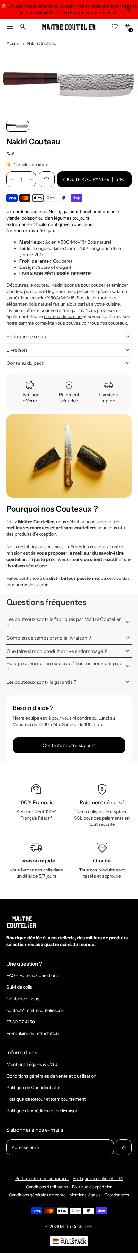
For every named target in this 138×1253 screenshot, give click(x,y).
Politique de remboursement (42, 1178)
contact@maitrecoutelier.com (36, 1010)
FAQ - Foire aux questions (32, 975)
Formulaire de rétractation (32, 1033)
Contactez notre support (69, 745)
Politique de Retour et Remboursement (46, 1099)
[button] (17, 126)
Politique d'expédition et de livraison (42, 1111)
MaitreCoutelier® (76, 1226)
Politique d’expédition (92, 1186)
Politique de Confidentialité (33, 1087)
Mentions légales (84, 1194)
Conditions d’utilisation (47, 1186)
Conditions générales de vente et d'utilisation (51, 1076)
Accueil (13, 43)
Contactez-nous (22, 999)
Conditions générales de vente (37, 1194)
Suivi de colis (19, 987)
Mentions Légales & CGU (31, 1064)
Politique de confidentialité (98, 1178)
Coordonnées (116, 1194)
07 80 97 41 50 (20, 1022)
